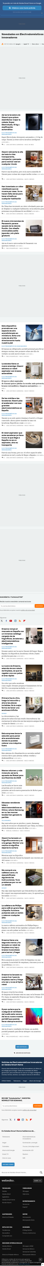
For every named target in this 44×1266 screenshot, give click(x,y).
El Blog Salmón (27, 1230)
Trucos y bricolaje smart (31, 1146)
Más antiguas (22, 1047)
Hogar (4, 713)
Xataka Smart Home (8, 1200)
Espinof (25, 1207)
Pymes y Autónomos (29, 1233)
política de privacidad (28, 610)
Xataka (4, 1191)
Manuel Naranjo (12, 831)
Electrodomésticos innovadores (9, 133)
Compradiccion (7, 1236)
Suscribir (39, 606)
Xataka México (7, 1246)
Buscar (41, 1172)
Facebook (6, 620)
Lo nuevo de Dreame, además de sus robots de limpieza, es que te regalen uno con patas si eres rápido (12, 670)
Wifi (24, 1158)
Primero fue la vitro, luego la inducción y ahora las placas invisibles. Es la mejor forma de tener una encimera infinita (11, 704)
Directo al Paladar (8, 1217)
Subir (36, 1181)
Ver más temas (8, 1164)
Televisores (6, 820)
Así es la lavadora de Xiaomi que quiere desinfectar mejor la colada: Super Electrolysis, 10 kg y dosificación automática (11, 122)
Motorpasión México (29, 1254)
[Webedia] (8, 1181)
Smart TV (5, 1154)
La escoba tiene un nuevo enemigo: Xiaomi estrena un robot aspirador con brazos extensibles (12, 368)
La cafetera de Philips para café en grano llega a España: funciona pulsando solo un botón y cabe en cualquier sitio (13, 911)
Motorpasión (27, 1217)
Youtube (10, 620)
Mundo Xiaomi (6, 1202)
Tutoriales (5, 1146)
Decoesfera (6, 1233)
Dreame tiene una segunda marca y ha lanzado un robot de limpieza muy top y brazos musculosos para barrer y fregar (11, 946)
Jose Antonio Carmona (14, 144)
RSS (19, 620)
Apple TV (26, 44)
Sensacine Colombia (29, 1252)
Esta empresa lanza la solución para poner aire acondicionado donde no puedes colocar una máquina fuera (12, 739)
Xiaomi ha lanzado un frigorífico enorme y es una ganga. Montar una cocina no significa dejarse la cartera (12, 843)
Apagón (18, 44)
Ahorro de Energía (35, 1081)
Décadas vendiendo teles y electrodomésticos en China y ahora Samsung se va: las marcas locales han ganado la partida (13, 810)
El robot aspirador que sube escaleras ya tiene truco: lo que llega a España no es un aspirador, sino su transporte (13, 438)
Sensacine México (28, 1249)
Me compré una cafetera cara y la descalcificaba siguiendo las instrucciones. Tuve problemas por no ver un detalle (11, 877)
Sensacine (26, 1204)
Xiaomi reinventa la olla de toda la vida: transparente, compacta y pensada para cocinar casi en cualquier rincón (12, 157)
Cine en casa (6, 1158)
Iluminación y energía (30, 1143)
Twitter (1, 620)
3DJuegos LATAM (28, 1246)
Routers (25, 1154)
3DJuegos (26, 1191)
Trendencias (6, 1230)
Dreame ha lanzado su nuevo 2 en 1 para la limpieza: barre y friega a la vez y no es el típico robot (12, 979)
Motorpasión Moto (28, 1220)
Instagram (15, 620)
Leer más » (5, 142)
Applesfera (5, 1197)
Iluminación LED (28, 1150)
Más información (24, 1264)
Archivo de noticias (23, 1053)
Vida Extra (26, 1194)
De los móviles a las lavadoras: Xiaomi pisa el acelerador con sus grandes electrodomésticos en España (12, 404)
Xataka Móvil (6, 1194)
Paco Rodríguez (12, 248)
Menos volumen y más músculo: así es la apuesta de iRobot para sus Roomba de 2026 (12, 774)
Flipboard (24, 620)
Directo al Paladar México (10, 1254)
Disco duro (35, 44)
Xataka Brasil (6, 1249)
